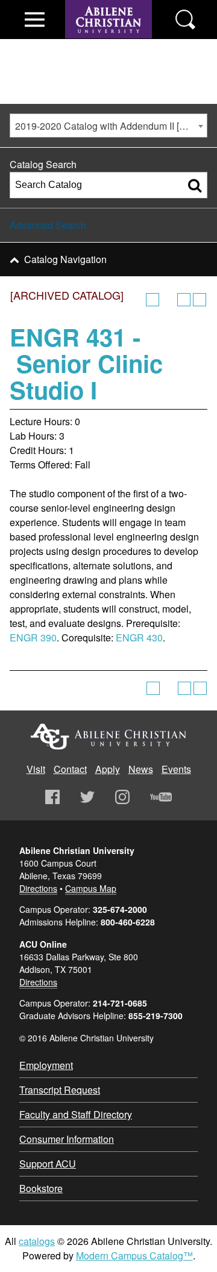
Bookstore (41, 1188)
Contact (70, 769)
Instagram (122, 797)
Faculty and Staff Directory (75, 1114)
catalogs (37, 1241)
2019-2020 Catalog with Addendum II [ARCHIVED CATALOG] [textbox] (111, 126)
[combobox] (108, 126)
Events (176, 769)
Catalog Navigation (65, 259)
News (140, 769)
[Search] (194, 185)
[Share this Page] (168, 299)
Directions (38, 888)
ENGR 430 (139, 637)
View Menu (34, 19)
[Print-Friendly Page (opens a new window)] (183, 299)
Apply (107, 769)
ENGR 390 (33, 637)
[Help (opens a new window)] (199, 299)
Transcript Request (59, 1090)
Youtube (161, 797)
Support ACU (47, 1164)
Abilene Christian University (108, 736)
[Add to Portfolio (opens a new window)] (152, 299)
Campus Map (90, 888)
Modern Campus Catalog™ (134, 1255)
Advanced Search (48, 225)
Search (185, 19)
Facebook (52, 797)
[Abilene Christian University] (108, 43)
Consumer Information (66, 1139)
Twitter (87, 797)
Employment (46, 1065)
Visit (36, 769)
